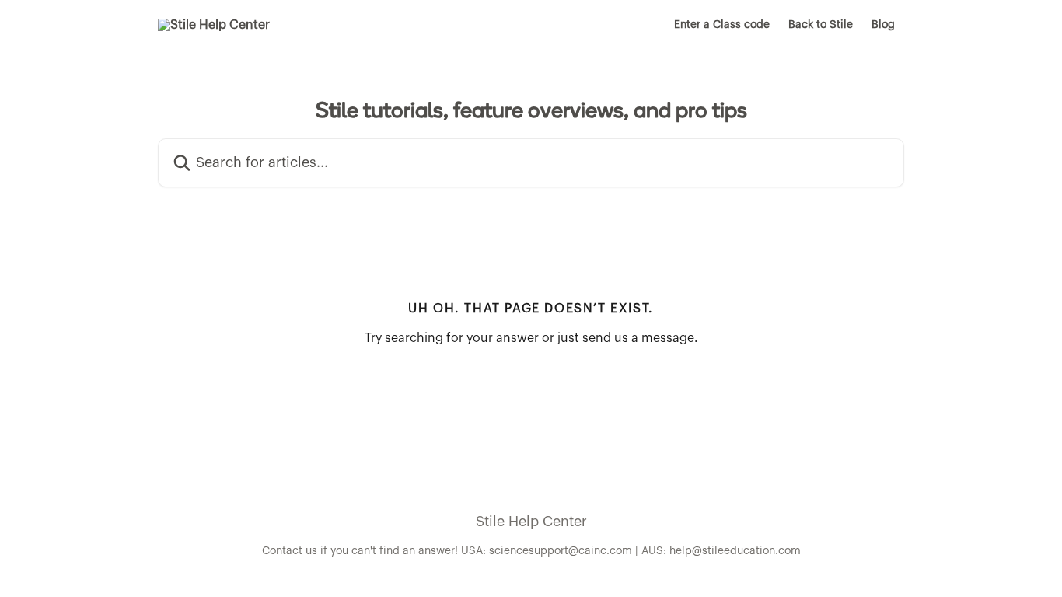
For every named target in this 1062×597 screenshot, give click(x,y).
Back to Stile (820, 24)
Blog (883, 24)
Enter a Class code (722, 24)
